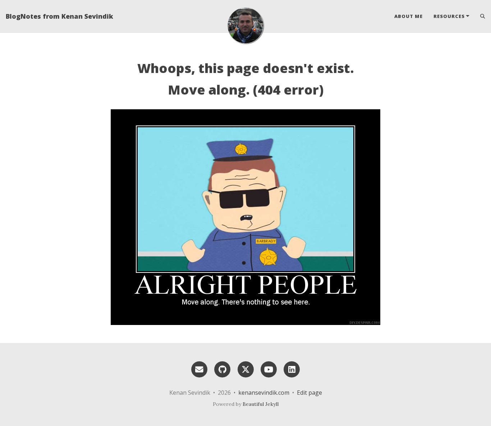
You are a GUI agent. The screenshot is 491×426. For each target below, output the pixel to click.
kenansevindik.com (263, 393)
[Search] (480, 16)
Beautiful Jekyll (261, 404)
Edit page (309, 393)
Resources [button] (449, 16)
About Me (408, 16)
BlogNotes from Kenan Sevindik (59, 16)
